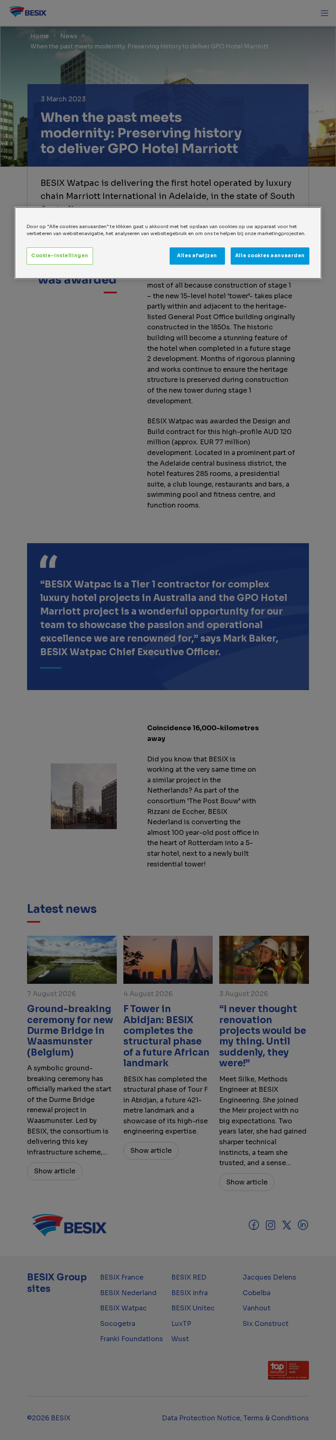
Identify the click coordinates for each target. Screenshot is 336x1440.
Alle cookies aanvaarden (270, 255)
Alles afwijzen (197, 255)
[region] (168, 243)
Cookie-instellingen (60, 255)
